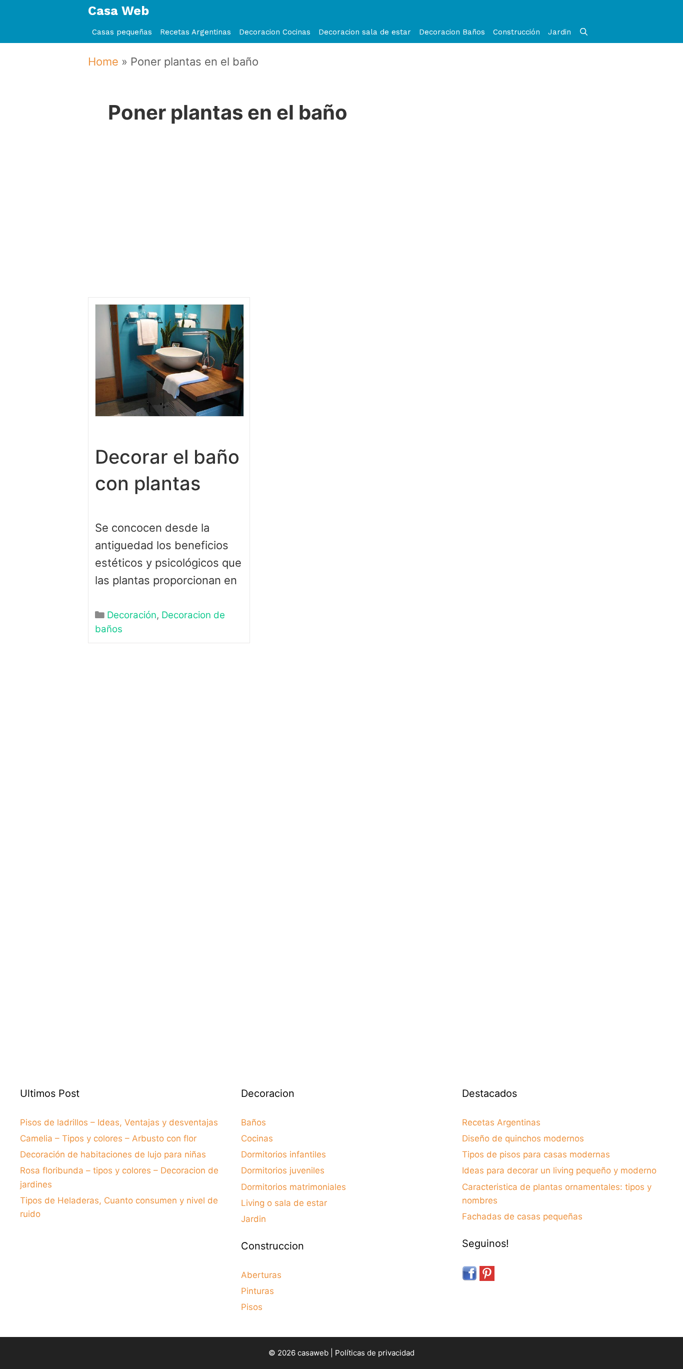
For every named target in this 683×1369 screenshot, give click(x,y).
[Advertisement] (338, 225)
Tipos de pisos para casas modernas (536, 1154)
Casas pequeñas (122, 32)
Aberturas (261, 1275)
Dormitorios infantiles (283, 1154)
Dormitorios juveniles (282, 1170)
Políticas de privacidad (374, 1352)
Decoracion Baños (452, 32)
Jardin (559, 32)
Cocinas (257, 1138)
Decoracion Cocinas (274, 32)
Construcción (516, 32)
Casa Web (118, 11)
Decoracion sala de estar (364, 32)
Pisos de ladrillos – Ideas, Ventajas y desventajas (119, 1122)
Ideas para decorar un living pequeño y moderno (559, 1170)
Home (103, 61)
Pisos (251, 1307)
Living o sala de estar (284, 1203)
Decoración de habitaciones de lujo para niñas (113, 1154)
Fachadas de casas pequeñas (522, 1216)
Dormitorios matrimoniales (293, 1187)
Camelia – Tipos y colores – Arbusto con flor (108, 1138)
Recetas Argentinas (195, 32)
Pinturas (257, 1291)
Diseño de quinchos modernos (523, 1138)
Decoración (131, 615)
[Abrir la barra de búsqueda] (583, 32)
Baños (253, 1122)
